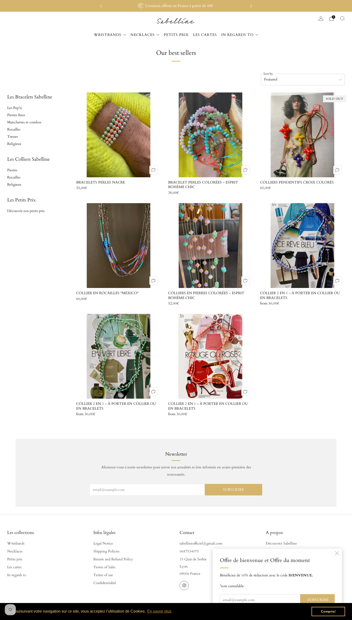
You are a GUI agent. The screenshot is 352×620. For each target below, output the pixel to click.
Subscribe (318, 599)
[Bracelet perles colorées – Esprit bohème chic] (210, 134)
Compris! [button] (328, 611)
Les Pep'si (14, 107)
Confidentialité (104, 583)
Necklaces (15, 551)
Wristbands (15, 543)
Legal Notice (103, 543)
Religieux (14, 143)
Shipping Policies (106, 551)
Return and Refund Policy (113, 559)
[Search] (342, 18)
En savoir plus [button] (159, 611)
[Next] (251, 6)
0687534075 (189, 551)
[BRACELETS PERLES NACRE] (118, 134)
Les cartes (14, 567)
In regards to (16, 575)
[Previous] (101, 6)
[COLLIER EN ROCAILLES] (118, 245)
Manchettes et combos (24, 122)
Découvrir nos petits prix (26, 210)
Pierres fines (16, 115)
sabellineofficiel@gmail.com (201, 543)
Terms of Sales (104, 567)
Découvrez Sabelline (281, 543)
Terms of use (103, 575)
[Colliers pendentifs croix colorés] (302, 134)
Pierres (12, 170)
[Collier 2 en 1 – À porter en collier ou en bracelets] (302, 245)
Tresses (12, 136)
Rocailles (13, 129)
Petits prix (14, 559)
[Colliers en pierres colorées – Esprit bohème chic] (210, 245)
